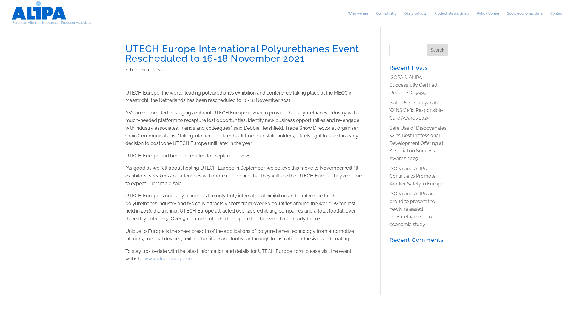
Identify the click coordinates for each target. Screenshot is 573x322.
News (158, 69)
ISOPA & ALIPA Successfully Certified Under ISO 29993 (413, 85)
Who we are (358, 13)
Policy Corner (488, 13)
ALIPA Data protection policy (89, 299)
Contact (556, 13)
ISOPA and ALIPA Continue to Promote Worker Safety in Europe (416, 176)
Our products (415, 13)
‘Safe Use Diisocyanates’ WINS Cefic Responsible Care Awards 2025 (416, 110)
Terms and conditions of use (27, 299)
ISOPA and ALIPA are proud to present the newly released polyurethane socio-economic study (412, 209)
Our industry (386, 13)
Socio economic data (525, 13)
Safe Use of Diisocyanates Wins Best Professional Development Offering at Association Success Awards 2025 (417, 143)
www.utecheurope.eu (168, 258)
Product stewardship (451, 13)
